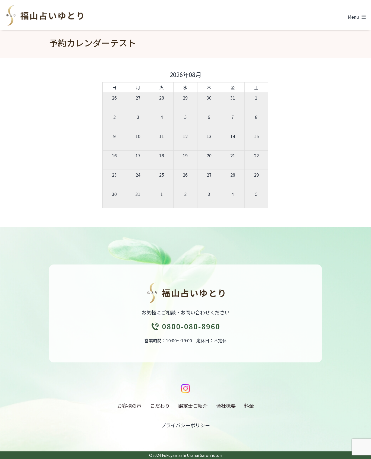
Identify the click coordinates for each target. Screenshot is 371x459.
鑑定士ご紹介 (192, 405)
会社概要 (226, 405)
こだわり (160, 405)
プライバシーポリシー (185, 425)
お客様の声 (129, 405)
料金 (249, 405)
